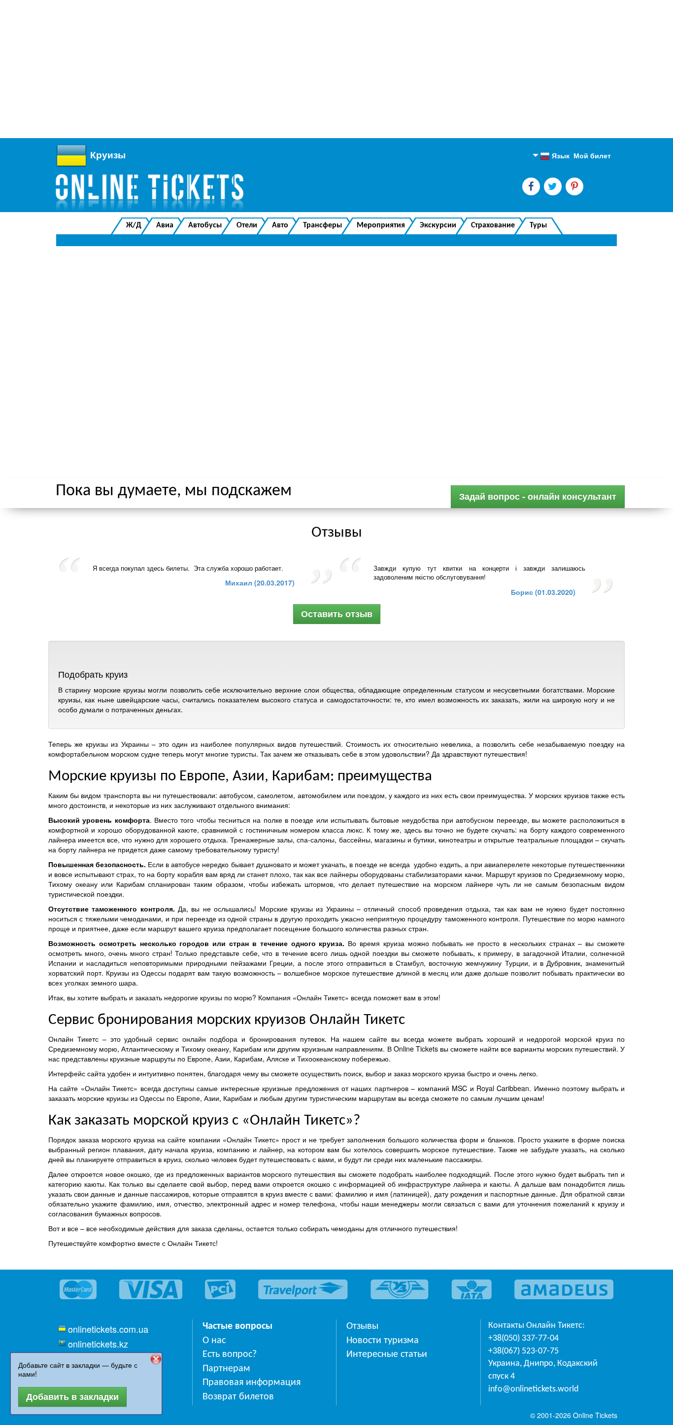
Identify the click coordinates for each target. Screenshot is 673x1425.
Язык (555, 155)
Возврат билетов (238, 1397)
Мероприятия (381, 225)
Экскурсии (438, 225)
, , (543, 1370)
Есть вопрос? (229, 1354)
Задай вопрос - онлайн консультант (537, 496)
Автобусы (205, 225)
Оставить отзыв (336, 613)
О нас (214, 1341)
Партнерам (226, 1369)
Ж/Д (133, 225)
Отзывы (362, 1326)
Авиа (164, 225)
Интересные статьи (386, 1354)
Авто (280, 225)
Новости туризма (382, 1341)
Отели (246, 225)
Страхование (493, 225)
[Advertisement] (295, 69)
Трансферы (322, 225)
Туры (538, 225)
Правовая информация (251, 1383)
